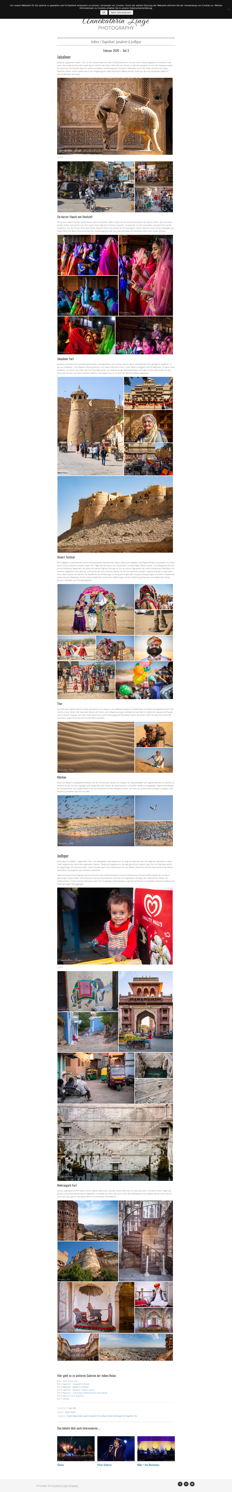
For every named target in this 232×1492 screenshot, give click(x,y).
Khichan (110, 1415)
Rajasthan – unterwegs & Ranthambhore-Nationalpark (85, 1393)
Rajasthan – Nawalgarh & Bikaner (76, 1384)
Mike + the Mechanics (148, 1465)
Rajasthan (129, 1415)
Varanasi (66, 1398)
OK (103, 12)
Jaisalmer (87, 1415)
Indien (80, 1415)
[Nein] (228, 9)
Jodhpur (104, 1415)
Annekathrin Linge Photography (65, 1485)
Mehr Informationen (121, 12)
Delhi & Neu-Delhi (70, 1381)
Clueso (60, 1465)
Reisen (73, 1412)
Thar (135, 1415)
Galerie (67, 1412)
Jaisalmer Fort (95, 1415)
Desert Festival (72, 1415)
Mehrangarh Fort (120, 1415)
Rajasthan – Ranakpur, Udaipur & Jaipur (79, 1390)
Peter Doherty (104, 1465)
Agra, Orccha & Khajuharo (73, 1396)
